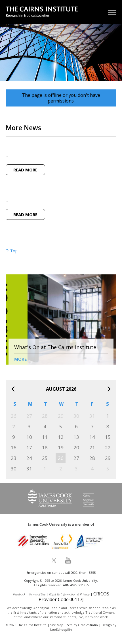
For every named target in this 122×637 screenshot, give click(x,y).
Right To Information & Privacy (69, 594)
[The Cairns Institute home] (42, 13)
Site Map (56, 625)
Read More (25, 170)
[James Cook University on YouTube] (68, 560)
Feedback (19, 594)
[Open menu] (112, 12)
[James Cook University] (61, 505)
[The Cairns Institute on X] (54, 560)
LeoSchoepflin (61, 629)
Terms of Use (37, 594)
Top (13, 250)
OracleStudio (88, 625)
